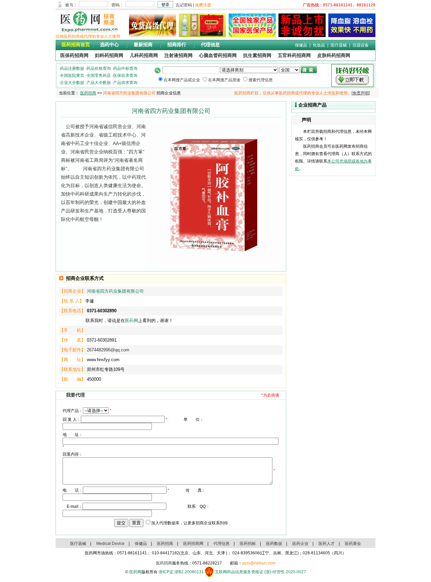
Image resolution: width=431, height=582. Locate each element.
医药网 (131, 320)
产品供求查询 (125, 82)
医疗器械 (339, 45)
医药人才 (327, 543)
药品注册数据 (72, 68)
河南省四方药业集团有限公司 (115, 291)
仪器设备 (361, 45)
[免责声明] (361, 93)
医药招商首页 (76, 44)
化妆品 (319, 45)
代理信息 (210, 44)
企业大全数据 (72, 82)
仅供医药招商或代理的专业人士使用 (88, 36)
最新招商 (143, 44)
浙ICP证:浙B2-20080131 (181, 572)
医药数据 (274, 543)
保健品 (301, 45)
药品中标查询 (125, 68)
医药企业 (300, 543)
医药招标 (248, 543)
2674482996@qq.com (108, 349)
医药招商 (88, 93)
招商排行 (176, 44)
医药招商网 (193, 543)
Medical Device (110, 543)
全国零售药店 (99, 75)
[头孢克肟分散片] (251, 35)
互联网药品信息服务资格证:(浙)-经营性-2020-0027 (260, 572)
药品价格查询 (99, 68)
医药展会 (353, 543)
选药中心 (109, 44)
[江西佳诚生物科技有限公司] (350, 35)
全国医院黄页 (72, 75)
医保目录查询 (125, 75)
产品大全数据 (99, 82)
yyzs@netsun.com (258, 563)
